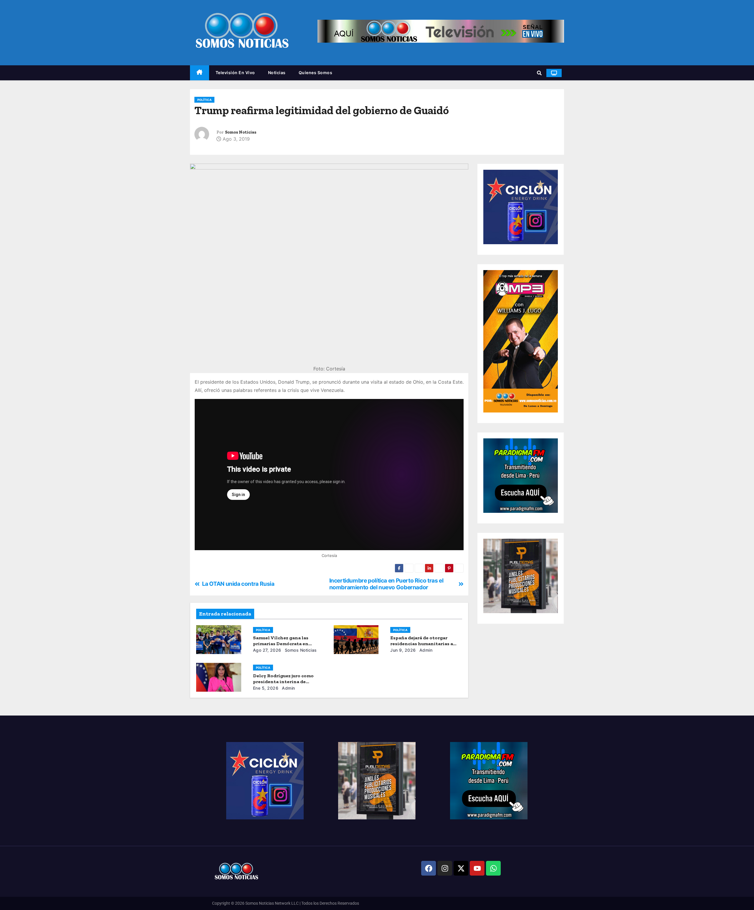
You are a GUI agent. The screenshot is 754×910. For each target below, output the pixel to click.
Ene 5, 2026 (266, 688)
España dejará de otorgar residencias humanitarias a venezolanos (421, 643)
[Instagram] (444, 868)
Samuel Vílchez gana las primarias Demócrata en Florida (280, 643)
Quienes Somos (316, 72)
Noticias (277, 72)
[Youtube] (477, 868)
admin (425, 650)
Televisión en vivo (235, 72)
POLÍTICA (204, 100)
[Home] (199, 72)
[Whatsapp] (493, 868)
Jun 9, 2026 (403, 650)
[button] (539, 73)
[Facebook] (428, 868)
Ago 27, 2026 (267, 650)
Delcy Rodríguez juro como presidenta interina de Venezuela (283, 681)
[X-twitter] (461, 868)
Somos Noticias (240, 132)
